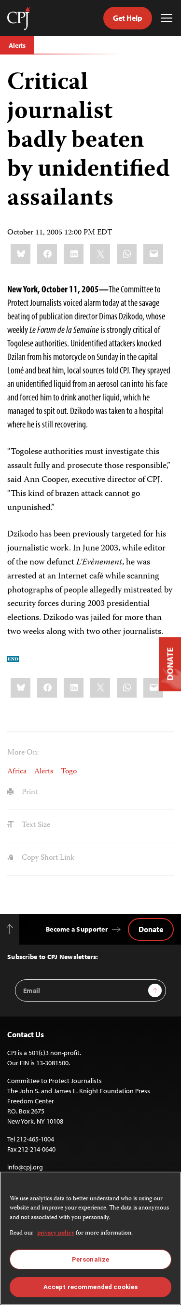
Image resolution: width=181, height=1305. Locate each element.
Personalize (90, 1259)
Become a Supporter (77, 929)
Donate (151, 929)
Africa (17, 772)
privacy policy (55, 1233)
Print (29, 792)
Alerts (17, 45)
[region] (90, 1238)
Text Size (35, 825)
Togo (69, 772)
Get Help (127, 18)
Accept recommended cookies (90, 1287)
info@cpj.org (25, 1167)
